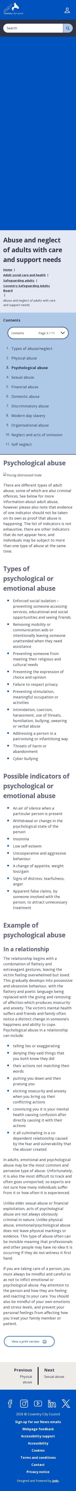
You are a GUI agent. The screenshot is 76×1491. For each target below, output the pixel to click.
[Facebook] (10, 1403)
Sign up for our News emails (38, 1422)
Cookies (38, 1450)
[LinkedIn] (52, 1403)
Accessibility (38, 1443)
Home (7, 270)
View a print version (26, 1341)
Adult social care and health (24, 275)
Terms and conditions (38, 1457)
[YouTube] (38, 1403)
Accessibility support (38, 1436)
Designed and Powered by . (38, 1481)
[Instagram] (24, 1403)
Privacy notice (38, 1472)
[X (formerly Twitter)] (66, 1403)
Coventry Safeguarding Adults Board (26, 288)
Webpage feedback (38, 1429)
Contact (38, 1464)
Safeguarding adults (18, 280)
